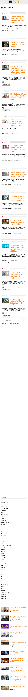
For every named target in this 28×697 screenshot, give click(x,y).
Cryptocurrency (5, 528)
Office (2, 571)
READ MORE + (6, 33)
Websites (3, 594)
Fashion (3, 538)
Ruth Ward (6, 30)
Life (2, 565)
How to (3, 555)
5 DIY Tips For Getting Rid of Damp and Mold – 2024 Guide (17, 275)
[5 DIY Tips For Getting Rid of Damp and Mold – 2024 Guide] (5, 272)
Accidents (4, 506)
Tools (2, 588)
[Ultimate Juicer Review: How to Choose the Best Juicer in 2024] (5, 119)
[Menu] (2, 2)
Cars (2, 526)
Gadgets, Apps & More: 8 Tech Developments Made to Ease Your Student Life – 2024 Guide (17, 70)
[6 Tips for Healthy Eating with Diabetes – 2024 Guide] (5, 220)
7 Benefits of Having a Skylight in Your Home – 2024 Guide (17, 198)
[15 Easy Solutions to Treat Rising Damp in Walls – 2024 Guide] (5, 172)
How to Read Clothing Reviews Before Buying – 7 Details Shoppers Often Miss (18, 609)
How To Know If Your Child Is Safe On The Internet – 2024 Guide (18, 97)
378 (20, 320)
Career (3, 524)
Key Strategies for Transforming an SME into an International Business (18, 669)
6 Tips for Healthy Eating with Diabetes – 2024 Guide (17, 222)
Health (3, 549)
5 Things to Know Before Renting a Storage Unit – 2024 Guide (17, 148)
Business (3, 520)
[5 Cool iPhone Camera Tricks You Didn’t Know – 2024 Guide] (5, 299)
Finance (3, 539)
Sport (2, 581)
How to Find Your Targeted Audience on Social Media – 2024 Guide (17, 248)
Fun (2, 543)
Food (2, 541)
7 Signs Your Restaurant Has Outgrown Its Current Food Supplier (17, 660)
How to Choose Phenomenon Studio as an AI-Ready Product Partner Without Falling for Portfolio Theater (18, 678)
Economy (3, 532)
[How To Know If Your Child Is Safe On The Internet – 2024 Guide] (5, 94)
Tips (2, 586)
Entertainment (5, 536)
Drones (3, 530)
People (3, 573)
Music (3, 569)
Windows (3, 598)
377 (17, 320)
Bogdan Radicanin (8, 81)
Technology (4, 584)
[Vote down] (5, 13)
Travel (3, 590)
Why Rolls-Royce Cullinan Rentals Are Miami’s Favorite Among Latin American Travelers (18, 643)
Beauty (3, 516)
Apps (2, 512)
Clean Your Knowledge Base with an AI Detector (17, 652)
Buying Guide (5, 522)
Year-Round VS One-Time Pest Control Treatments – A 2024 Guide (17, 19)
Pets (2, 575)
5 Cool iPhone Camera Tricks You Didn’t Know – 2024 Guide (17, 302)
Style (2, 582)
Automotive (4, 514)
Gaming (3, 547)
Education (4, 534)
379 (23, 320)
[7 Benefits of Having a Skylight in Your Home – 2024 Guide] (5, 196)
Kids (2, 559)
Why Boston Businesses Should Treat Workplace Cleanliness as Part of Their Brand (18, 617)
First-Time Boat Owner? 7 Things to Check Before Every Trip (18, 634)
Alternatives (4, 508)
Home (2, 553)
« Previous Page (6, 320)
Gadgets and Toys (6, 545)
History (3, 551)
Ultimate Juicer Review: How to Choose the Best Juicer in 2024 (16, 122)
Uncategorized (5, 592)
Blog (2, 518)
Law (2, 561)
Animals (3, 510)
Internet (3, 557)
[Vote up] (8, 13)
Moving (3, 567)
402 (11, 323)
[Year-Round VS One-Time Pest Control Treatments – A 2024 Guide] (5, 16)
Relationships (5, 577)
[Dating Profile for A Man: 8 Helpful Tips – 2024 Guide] (5, 42)
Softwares (4, 579)
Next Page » (16, 323)
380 (3, 323)
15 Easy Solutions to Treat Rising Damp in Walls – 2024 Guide (18, 174)
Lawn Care (4, 563)
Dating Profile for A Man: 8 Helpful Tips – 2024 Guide (18, 44)
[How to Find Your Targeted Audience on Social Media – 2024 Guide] (5, 245)
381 (6, 323)
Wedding (3, 596)
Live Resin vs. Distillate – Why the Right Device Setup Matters (18, 625)
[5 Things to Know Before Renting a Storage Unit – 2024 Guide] (5, 145)
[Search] (25, 2)
